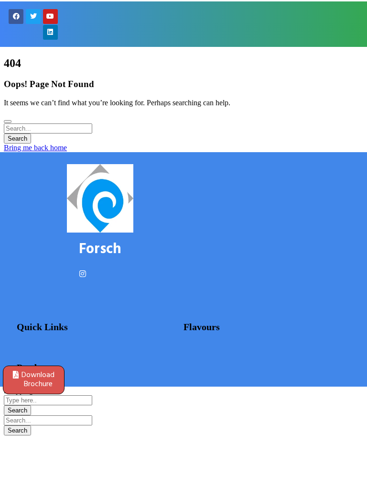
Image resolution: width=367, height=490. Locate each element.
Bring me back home (35, 148)
